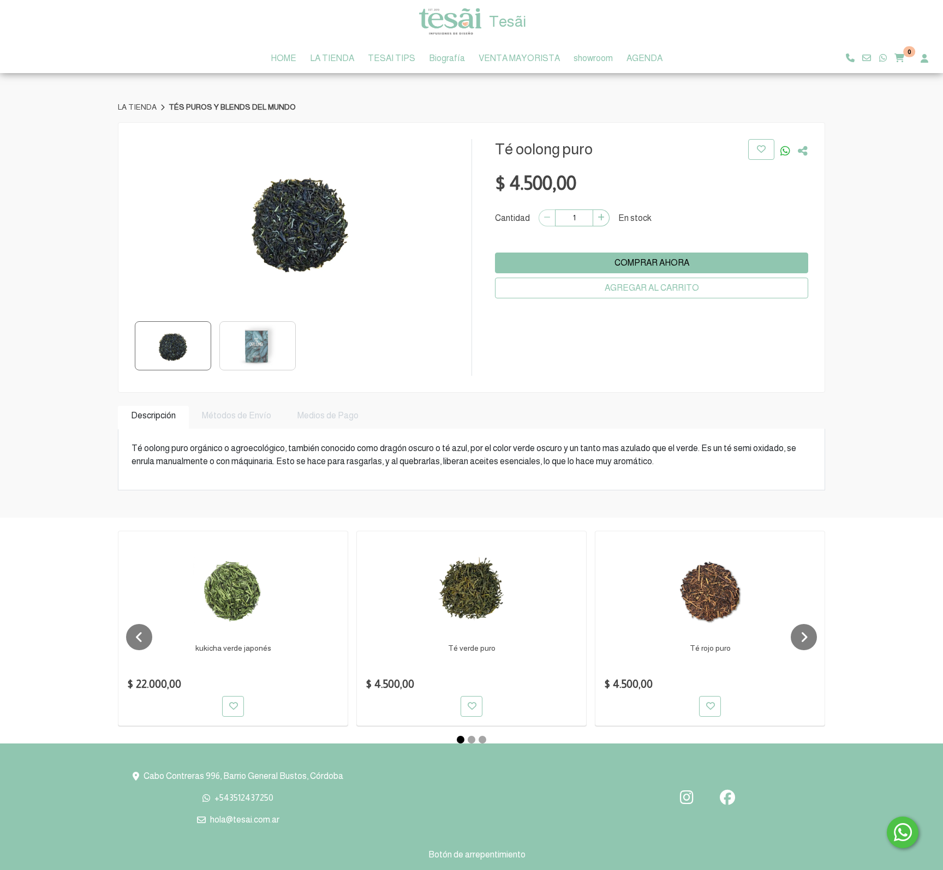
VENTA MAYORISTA (519, 58)
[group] (300, 221)
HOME (283, 58)
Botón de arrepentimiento (477, 854)
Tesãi (507, 21)
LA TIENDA (332, 58)
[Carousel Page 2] (471, 739)
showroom (593, 58)
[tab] (153, 417)
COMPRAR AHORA (651, 262)
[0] (899, 58)
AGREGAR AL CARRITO (652, 287)
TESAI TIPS (391, 58)
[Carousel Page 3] (482, 739)
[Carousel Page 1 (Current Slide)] (460, 739)
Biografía (447, 58)
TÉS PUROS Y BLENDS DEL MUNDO (232, 107)
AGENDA (644, 58)
